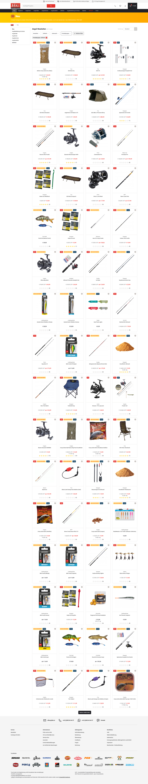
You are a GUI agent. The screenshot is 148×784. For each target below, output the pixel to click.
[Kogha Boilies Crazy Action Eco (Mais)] (44, 54)
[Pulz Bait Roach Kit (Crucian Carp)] (98, 640)
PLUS (97, 10)
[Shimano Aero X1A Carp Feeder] (98, 221)
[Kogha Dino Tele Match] (44, 389)
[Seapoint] (47, 765)
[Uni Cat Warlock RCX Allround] (124, 305)
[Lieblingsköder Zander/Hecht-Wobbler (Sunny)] (71, 305)
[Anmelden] (125, 6)
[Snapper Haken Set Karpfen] (71, 598)
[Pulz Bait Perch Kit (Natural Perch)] (44, 221)
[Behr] (78, 765)
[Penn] (16, 765)
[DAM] (57, 765)
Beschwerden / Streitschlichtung (114, 745)
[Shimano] (47, 758)
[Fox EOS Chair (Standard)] (124, 431)
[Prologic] (119, 765)
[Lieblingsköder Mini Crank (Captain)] (71, 556)
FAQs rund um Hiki (47, 732)
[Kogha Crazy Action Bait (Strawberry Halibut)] (98, 431)
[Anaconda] (57, 758)
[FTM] (130, 758)
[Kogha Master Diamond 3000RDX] (44, 431)
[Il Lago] (36, 758)
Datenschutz (110, 737)
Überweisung (78, 737)
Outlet (91, 10)
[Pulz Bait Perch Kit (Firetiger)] (71, 640)
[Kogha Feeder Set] (124, 389)
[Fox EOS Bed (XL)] (71, 54)
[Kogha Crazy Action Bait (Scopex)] (98, 514)
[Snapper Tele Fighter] (71, 682)
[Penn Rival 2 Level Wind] (98, 179)
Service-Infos (46, 737)
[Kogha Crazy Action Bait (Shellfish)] (44, 514)
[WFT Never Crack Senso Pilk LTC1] (71, 514)
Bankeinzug (78, 735)
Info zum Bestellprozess (48, 735)
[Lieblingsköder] (99, 758)
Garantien (45, 740)
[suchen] (51, 6)
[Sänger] (109, 765)
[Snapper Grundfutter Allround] (124, 347)
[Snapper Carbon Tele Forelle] (124, 221)
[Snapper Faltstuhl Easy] (71, 389)
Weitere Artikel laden (85, 712)
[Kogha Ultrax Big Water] (44, 263)
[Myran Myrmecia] (44, 472)
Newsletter (13, 732)
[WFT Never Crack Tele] (124, 179)
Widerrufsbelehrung (111, 735)
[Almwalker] (119, 758)
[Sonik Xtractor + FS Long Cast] (98, 389)
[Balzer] (67, 765)
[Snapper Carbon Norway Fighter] (98, 556)
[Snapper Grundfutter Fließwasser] (124, 472)
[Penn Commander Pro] (98, 137)
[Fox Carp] (88, 758)
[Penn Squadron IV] (44, 347)
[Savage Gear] (109, 758)
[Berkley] (78, 758)
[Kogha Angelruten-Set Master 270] (71, 95)
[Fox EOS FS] (98, 54)
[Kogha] (16, 758)
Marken (84, 10)
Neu (14, 10)
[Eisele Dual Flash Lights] (98, 305)
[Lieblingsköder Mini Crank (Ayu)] (44, 640)
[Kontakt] (115, 6)
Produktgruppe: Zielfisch (40, 37)
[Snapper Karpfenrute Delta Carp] (124, 263)
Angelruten (28, 10)
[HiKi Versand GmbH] (15, 6)
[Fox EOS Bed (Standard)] (44, 95)
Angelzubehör (54, 10)
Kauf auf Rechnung (49, 1)
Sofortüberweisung (79, 732)
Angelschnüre (45, 10)
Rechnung (77, 745)
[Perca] (26, 765)
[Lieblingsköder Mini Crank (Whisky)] (44, 556)
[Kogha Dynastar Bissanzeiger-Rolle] (71, 137)
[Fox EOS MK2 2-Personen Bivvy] (98, 95)
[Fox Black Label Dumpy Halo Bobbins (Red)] (71, 472)
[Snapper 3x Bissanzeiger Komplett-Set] (124, 54)
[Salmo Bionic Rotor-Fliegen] (124, 556)
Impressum (109, 742)
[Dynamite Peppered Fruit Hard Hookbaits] (98, 598)
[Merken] (120, 6)
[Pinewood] (88, 765)
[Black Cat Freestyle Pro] (124, 137)
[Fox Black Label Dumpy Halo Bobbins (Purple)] (98, 682)
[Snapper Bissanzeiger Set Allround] (98, 472)
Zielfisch (62, 10)
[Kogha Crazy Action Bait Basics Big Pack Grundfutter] (71, 431)
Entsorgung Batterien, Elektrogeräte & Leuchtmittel (119, 740)
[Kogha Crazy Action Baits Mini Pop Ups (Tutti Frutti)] (124, 682)
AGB (108, 732)
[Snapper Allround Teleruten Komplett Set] (71, 263)
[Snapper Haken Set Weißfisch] (44, 179)
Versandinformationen (64, 777)
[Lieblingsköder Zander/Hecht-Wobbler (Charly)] (44, 305)
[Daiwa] (26, 758)
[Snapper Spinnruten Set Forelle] (124, 95)
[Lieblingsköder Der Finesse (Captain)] (124, 598)
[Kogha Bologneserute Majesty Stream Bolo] (98, 347)
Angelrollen (36, 10)
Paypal (76, 742)
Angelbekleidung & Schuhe (73, 10)
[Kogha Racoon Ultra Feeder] (44, 137)
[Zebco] (130, 765)
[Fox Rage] (36, 765)
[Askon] (99, 765)
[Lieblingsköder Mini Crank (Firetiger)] (71, 347)
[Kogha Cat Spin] (98, 263)
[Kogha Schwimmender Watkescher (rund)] (44, 682)
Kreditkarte (77, 740)
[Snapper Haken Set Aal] (71, 221)
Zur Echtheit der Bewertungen (50, 745)
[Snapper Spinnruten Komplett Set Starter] (124, 640)
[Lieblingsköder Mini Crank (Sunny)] (44, 598)
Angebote (20, 10)
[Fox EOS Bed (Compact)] (71, 179)
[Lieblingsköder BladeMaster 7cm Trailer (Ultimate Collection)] (124, 514)
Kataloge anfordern (15, 735)
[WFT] (67, 758)
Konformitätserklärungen (49, 742)
